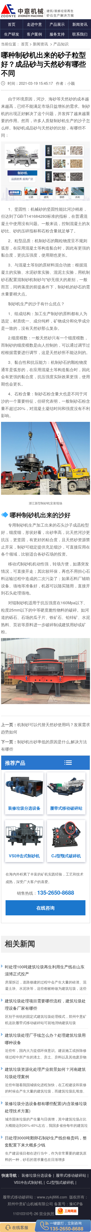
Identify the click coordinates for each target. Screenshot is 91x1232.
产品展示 (57, 24)
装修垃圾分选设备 (24, 808)
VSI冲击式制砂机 (24, 856)
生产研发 (11, 34)
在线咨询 (45, 908)
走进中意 (34, 24)
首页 (11, 24)
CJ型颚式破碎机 (66, 856)
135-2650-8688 (55, 892)
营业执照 (46, 1213)
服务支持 (57, 34)
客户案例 (34, 34)
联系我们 (79, 34)
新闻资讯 (79, 24)
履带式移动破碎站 (66, 808)
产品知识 (61, 43)
